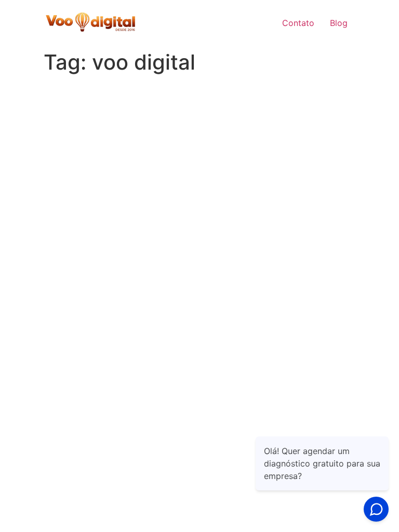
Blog (339, 23)
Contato (298, 23)
